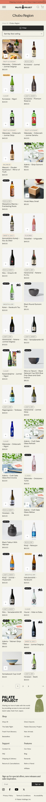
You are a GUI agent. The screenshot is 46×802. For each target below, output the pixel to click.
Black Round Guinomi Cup (32, 305)
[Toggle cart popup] (42, 7)
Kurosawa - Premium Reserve (32, 100)
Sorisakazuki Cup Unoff (11, 674)
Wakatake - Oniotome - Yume (33, 479)
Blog (25, 754)
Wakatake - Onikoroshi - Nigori (11, 445)
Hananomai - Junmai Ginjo (32, 411)
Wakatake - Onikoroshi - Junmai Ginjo (11, 134)
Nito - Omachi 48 (9, 273)
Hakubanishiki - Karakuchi (30, 578)
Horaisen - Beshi (31, 677)
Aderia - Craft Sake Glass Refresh (32, 442)
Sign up (37, 784)
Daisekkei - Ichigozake (33, 239)
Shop (4, 716)
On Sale (27, 737)
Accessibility (38, 796)
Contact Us (6, 749)
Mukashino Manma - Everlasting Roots (10, 205)
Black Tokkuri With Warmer (9, 543)
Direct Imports (29, 722)
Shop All (5, 23)
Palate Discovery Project (33, 727)
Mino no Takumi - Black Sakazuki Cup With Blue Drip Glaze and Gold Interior (33, 374)
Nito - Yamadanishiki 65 (12, 612)
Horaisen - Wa (8, 513)
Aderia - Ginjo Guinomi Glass (33, 165)
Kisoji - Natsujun (30, 545)
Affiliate (27, 768)
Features (28, 743)
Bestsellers (6, 737)
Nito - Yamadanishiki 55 (34, 340)
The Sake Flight (7, 727)
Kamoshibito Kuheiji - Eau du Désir (11, 239)
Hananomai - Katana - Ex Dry (33, 274)
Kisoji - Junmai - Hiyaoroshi (9, 578)
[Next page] (43, 686)
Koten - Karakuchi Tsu (11, 307)
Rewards (27, 759)
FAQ (3, 754)
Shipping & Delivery (9, 759)
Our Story (27, 749)
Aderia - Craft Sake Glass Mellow (32, 511)
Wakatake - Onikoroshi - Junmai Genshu (33, 134)
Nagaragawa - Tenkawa (12, 410)
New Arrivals (28, 732)
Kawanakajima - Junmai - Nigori (12, 375)
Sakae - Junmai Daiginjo (34, 644)
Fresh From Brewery (9, 732)
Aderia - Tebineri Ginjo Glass (11, 642)
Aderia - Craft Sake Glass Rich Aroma (10, 477)
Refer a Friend (29, 764)
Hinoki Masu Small (31, 201)
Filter (24, 28)
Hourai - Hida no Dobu (33, 612)
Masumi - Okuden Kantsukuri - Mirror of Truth (11, 169)
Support (5, 743)
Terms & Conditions (23, 796)
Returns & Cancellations (10, 764)
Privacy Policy (8, 796)
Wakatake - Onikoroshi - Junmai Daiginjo (11, 65)
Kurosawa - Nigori (9, 99)
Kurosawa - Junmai (32, 64)
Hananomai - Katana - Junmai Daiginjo (11, 340)
